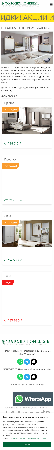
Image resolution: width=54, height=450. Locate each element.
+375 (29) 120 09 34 (11, 369)
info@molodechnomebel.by (31, 384)
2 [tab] (29, 248)
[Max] (34, 361)
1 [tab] (25, 248)
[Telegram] (27, 361)
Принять (27, 445)
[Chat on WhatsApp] (33, 399)
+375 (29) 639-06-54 (31, 351)
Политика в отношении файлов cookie (28, 438)
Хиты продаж (9, 96)
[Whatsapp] (20, 361)
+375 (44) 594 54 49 (13, 351)
